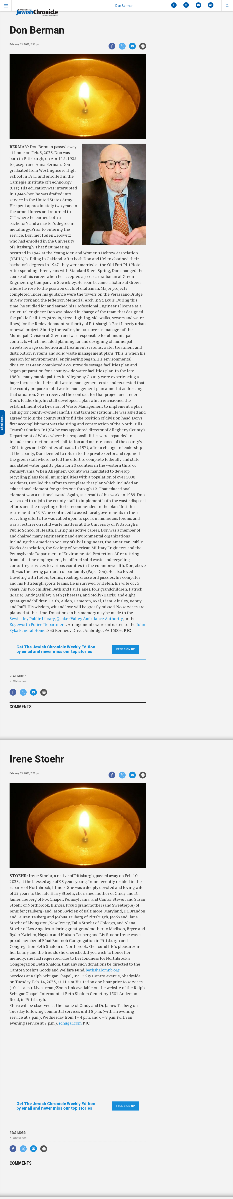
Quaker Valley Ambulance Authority (89, 618)
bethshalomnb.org (102, 970)
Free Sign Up (125, 649)
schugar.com (70, 1023)
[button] (227, 5)
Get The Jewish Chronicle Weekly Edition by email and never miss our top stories (55, 649)
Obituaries (19, 681)
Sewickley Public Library (32, 618)
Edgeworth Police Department (38, 624)
